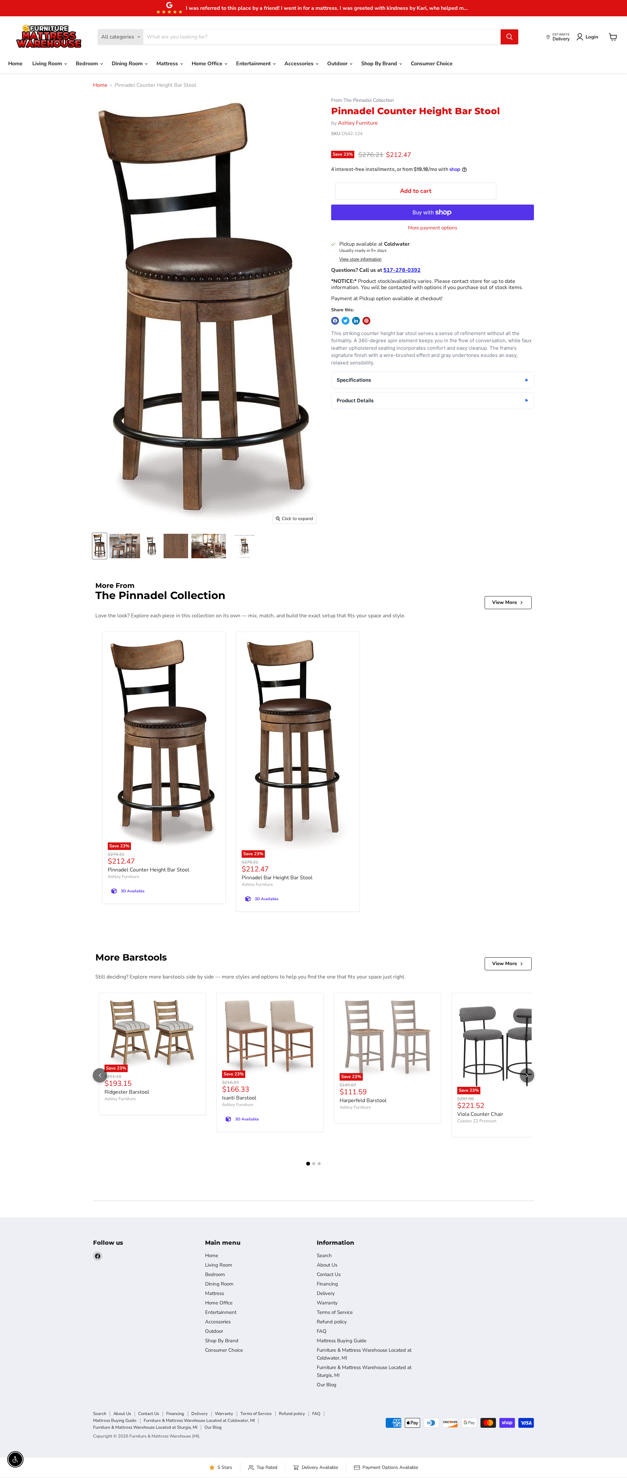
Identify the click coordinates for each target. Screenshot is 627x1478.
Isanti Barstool (239, 1097)
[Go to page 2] (313, 1163)
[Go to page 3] (319, 1163)
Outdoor (338, 63)
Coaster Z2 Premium (476, 1121)
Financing (327, 1284)
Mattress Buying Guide (341, 1340)
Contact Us (329, 1274)
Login (592, 37)
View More (504, 602)
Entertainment (254, 63)
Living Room (47, 63)
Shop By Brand (379, 63)
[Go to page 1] (308, 1164)
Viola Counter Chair (480, 1114)
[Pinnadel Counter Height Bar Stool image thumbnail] (99, 546)
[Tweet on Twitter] (345, 321)
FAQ (322, 1331)
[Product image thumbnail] (125, 546)
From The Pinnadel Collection (362, 100)
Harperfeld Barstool (363, 1100)
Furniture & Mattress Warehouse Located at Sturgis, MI (145, 1427)
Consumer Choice (432, 63)
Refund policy (332, 1321)
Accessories (299, 63)
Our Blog (326, 1384)
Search (324, 1255)
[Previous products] (100, 1075)
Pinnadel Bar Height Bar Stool (277, 877)
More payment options (432, 228)
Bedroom (87, 63)
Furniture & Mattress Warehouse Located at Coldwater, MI (199, 1421)
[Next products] (527, 1075)
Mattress (167, 63)
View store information (360, 259)
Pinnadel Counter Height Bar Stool (148, 869)
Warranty (327, 1303)
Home (15, 63)
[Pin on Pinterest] (366, 321)
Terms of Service (335, 1312)
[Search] (509, 36)
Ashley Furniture (358, 123)
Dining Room (128, 63)
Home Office (208, 63)
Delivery (326, 1293)
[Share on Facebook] (335, 321)
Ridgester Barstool (126, 1092)
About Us (327, 1265)
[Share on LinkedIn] (356, 321)
